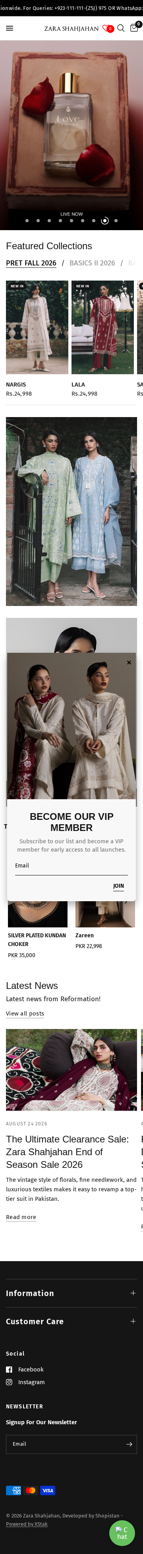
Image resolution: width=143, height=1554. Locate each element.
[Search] (121, 28)
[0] (133, 28)
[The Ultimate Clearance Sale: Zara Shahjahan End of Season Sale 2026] (71, 1070)
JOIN (118, 886)
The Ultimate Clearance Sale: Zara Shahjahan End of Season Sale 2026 (67, 1152)
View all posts (25, 1013)
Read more (21, 1217)
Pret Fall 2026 (31, 263)
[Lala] (103, 327)
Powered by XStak (27, 1524)
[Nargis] (37, 327)
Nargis (16, 384)
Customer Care (35, 1321)
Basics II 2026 (92, 263)
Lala (78, 384)
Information (30, 1293)
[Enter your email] (129, 1444)
